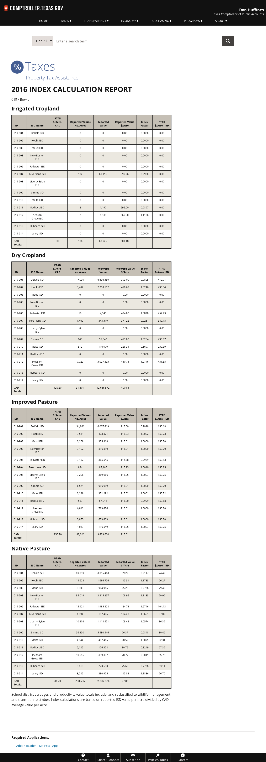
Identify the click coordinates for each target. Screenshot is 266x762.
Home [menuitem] (43, 21)
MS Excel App (48, 746)
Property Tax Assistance (52, 77)
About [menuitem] (220, 21)
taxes (38, 66)
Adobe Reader (26, 746)
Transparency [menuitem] (95, 21)
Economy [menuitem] (128, 21)
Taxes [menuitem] (64, 21)
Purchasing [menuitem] (160, 21)
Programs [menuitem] (192, 21)
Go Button (228, 41)
